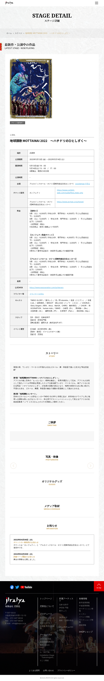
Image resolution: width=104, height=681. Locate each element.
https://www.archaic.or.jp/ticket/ (70, 202)
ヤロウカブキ (45, 623)
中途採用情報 (84, 606)
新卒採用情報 (84, 603)
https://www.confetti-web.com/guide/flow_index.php (70, 191)
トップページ (46, 599)
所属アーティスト (66, 600)
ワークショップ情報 (86, 621)
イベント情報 (84, 617)
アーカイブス (46, 635)
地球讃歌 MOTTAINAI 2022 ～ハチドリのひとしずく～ (47, 33)
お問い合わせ (48, 670)
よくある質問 (34, 670)
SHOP (86, 632)
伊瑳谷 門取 (63, 608)
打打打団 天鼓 (45, 639)
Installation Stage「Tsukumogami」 (47, 656)
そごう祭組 (44, 660)
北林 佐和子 (63, 605)
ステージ (18, 33)
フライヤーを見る (37, 294)
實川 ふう (63, 611)
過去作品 (62, 630)
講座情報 (82, 625)
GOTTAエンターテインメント (47, 619)
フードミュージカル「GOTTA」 (47, 651)
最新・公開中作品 (66, 620)
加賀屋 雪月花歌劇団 (47, 627)
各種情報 (83, 599)
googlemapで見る (82, 184)
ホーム (9, 33)
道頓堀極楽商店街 (47, 642)
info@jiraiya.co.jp (19, 623)
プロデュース (46, 614)
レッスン (82, 614)
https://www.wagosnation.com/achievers (46, 287)
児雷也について (47, 606)
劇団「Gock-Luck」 (45, 646)
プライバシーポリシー (66, 670)
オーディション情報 (86, 610)
